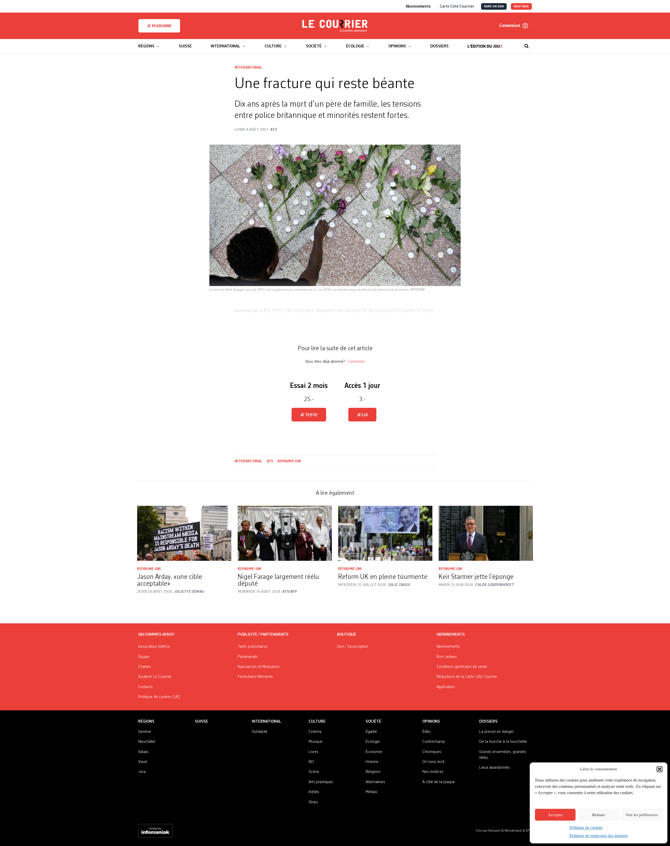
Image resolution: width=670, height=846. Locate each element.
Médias (371, 792)
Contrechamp (433, 742)
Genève (144, 732)
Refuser (598, 815)
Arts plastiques (321, 782)
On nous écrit (433, 762)
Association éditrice (154, 647)
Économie (374, 752)
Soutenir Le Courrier (155, 677)
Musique (315, 742)
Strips (313, 802)
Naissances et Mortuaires (259, 667)
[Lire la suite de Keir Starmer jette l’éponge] (486, 533)
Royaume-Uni (289, 461)
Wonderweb (514, 830)
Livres (314, 752)
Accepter (555, 815)
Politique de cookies (586, 827)
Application (446, 687)
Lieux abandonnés (494, 768)
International (248, 67)
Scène (314, 772)
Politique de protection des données (599, 835)
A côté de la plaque (438, 782)
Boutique (346, 635)
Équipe (143, 657)
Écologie (373, 742)
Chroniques (431, 752)
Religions (373, 772)
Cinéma (315, 732)
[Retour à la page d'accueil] (335, 26)
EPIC (529, 830)
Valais (143, 752)
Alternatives (375, 782)
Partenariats (248, 657)
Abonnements (448, 647)
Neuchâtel (146, 742)
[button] (659, 769)
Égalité (371, 732)
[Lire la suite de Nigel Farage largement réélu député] (285, 533)
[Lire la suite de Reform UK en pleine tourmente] (385, 533)
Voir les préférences (642, 815)
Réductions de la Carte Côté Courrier (467, 677)
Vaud (142, 762)
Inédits (314, 792)
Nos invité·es (432, 772)
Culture (317, 721)
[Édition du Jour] (485, 43)
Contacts (145, 687)
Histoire (372, 762)
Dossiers (488, 721)
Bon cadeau (447, 657)
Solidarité (259, 732)
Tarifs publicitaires (253, 647)
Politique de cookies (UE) (159, 697)
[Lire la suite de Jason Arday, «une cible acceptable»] (184, 533)
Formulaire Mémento (255, 677)
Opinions (431, 721)
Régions (146, 721)
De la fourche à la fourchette (503, 742)
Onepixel (494, 830)
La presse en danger (496, 732)
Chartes (144, 667)
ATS (270, 461)
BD (311, 762)
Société (373, 721)
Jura (142, 772)
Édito (426, 732)
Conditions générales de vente (462, 667)
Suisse (201, 721)
